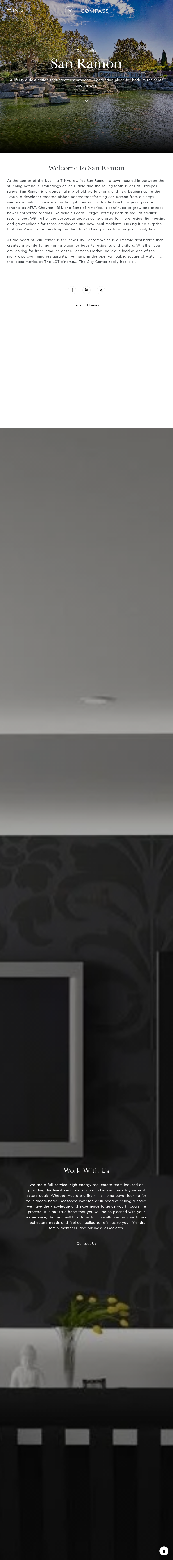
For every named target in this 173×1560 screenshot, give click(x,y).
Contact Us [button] (87, 1243)
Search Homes (86, 305)
